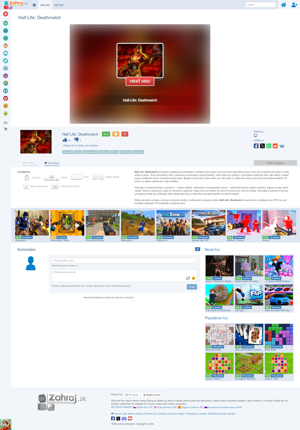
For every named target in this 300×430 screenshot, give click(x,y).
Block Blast (270, 349)
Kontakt (231, 413)
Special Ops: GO (200, 240)
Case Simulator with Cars (277, 310)
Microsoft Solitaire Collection (249, 349)
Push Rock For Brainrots (218, 310)
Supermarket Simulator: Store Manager (255, 281)
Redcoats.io (127, 240)
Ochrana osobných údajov (171, 413)
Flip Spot (239, 310)
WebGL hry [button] (138, 151)
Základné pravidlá (217, 413)
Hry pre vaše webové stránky (129, 413)
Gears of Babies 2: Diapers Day (221, 281)
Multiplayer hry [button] (90, 151)
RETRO (60, 5)
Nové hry (212, 249)
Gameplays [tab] (53, 162)
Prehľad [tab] (29, 162)
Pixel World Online (95, 240)
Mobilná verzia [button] (153, 394)
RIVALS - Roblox (235, 240)
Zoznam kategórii (123, 406)
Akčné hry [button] (67, 151)
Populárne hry (216, 317)
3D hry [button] (78, 151)
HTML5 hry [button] (126, 151)
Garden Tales (271, 378)
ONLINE (46, 5)
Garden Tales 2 (213, 378)
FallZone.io (161, 240)
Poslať (192, 286)
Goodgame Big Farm (245, 378)
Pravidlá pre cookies (196, 413)
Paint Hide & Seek (59, 240)
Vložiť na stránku (275, 162)
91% (106, 134)
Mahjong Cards (213, 349)
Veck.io (266, 240)
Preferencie (151, 413)
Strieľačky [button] (103, 151)
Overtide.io (20, 240)
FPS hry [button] (114, 151)
